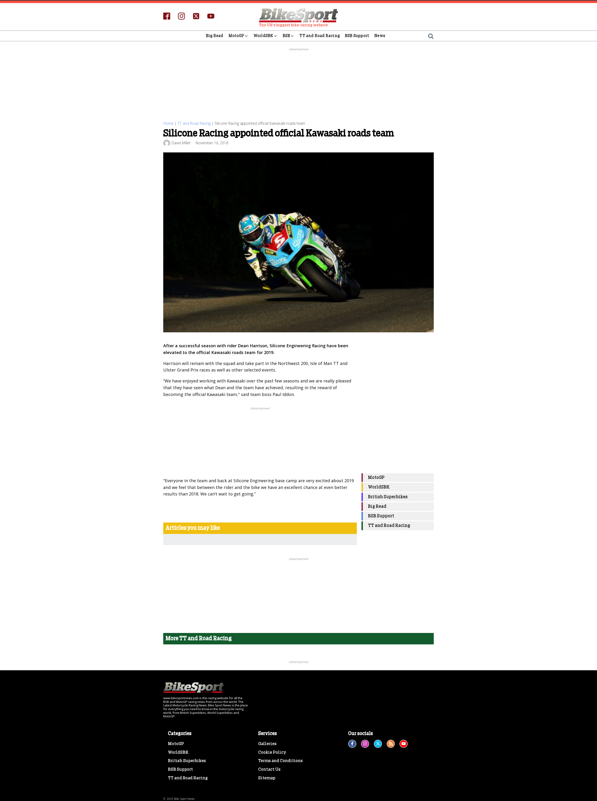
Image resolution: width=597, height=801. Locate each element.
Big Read (214, 36)
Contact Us (269, 769)
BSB (286, 36)
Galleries (267, 744)
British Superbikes (388, 497)
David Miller (181, 142)
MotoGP (236, 36)
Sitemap (266, 778)
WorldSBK (263, 36)
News (379, 36)
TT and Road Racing (319, 36)
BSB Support (357, 36)
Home (168, 123)
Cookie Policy (272, 752)
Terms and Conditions (280, 761)
